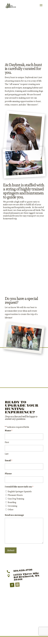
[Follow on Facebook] (12, 585)
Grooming (12, 505)
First (7, 442)
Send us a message (14, 515)
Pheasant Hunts (15, 495)
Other (10, 509)
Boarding (12, 502)
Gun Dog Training (16, 498)
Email (8, 460)
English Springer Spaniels (20, 491)
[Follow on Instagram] (17, 584)
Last (7, 453)
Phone (8, 473)
